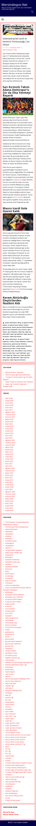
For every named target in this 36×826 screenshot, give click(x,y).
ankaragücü (9, 543)
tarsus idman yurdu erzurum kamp (17, 735)
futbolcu (30, 341)
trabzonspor (9, 756)
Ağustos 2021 (10, 468)
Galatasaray (17, 180)
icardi (18, 348)
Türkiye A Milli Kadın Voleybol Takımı (18, 763)
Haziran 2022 (10, 445)
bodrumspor (9, 574)
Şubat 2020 (9, 506)
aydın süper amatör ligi (13, 553)
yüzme (7, 798)
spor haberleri (12, 332)
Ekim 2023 (9, 408)
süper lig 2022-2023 (12, 723)
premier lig (9, 697)
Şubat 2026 (9, 401)
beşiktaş (8, 564)
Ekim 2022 (9, 436)
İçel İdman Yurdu (11, 653)
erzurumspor (10, 609)
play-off (8, 695)
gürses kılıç (9, 646)
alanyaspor (9, 534)
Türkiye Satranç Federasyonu (15, 768)
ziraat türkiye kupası (12, 800)
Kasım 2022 (9, 433)
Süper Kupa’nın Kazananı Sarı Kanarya (19, 382)
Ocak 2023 (9, 429)
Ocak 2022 (9, 457)
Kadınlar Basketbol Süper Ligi (16, 665)
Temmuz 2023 (10, 415)
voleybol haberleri (11, 791)
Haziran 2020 (10, 496)
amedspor (9, 538)
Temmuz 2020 (10, 494)
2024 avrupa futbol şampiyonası (16, 527)
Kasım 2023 (9, 405)
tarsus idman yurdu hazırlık (15, 739)
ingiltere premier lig (12, 658)
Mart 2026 (9, 398)
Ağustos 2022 (10, 440)
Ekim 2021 (9, 464)
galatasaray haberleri (23, 346)
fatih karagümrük (11, 618)
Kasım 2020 (9, 487)
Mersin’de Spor (8, 812)
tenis (7, 746)
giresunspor (9, 639)
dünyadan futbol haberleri (14, 595)
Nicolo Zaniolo (18, 197)
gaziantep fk (9, 634)
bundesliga (9, 576)
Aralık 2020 (9, 485)
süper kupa (9, 718)
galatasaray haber (9, 346)
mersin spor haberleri (13, 681)
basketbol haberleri (12, 560)
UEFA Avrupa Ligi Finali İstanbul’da (17, 375)
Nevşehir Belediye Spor (13, 690)
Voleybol (8, 789)
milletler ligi (9, 686)
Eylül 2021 (8, 466)
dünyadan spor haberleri (14, 597)
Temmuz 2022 (10, 443)
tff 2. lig (8, 751)
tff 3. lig (8, 753)
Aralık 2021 (9, 459)
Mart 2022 (9, 452)
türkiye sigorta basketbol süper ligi (18, 770)
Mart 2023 (9, 424)
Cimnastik (8, 583)
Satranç (8, 707)
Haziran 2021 (10, 471)
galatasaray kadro (9, 348)
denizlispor (9, 592)
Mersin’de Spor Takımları (14, 372)
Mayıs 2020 (9, 499)
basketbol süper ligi (12, 562)
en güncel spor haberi (15, 325)
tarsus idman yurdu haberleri (15, 737)
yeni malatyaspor (11, 793)
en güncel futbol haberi (13, 599)
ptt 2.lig (8, 700)
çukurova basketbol (12, 585)
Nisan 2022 (9, 450)
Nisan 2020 (9, 501)
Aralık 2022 (9, 431)
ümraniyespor (10, 784)
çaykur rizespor (11, 581)
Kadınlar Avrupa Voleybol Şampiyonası (19, 662)
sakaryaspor (9, 702)
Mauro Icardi (15, 289)
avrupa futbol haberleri (13, 550)
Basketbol (9, 557)
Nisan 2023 (9, 422)
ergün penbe (10, 604)
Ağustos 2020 (10, 492)
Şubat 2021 (9, 480)
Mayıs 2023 (9, 419)
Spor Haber (9, 711)
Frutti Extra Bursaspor (13, 627)
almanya (8, 536)
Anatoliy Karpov (11, 541)
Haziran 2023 (10, 417)
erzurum (8, 606)
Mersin (7, 676)
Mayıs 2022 (9, 447)
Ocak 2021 (9, 482)
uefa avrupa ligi (11, 779)
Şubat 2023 (9, 426)
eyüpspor (8, 616)
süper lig (21, 332)
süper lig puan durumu (18, 360)
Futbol (26, 325)
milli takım (9, 688)
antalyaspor (9, 545)
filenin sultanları (11, 625)
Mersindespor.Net (14, 5)
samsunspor (9, 704)
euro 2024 (9, 613)
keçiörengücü (10, 672)
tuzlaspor (8, 775)
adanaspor (9, 531)
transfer (8, 758)
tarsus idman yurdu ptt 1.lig (15, 744)
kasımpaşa (9, 667)
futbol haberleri (20, 341)
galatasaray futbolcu (19, 344)
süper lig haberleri (16, 334)
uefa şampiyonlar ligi (12, 782)
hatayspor (9, 648)
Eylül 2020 (8, 489)
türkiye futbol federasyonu (15, 765)
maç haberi (19, 351)
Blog (19, 323)
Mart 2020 (9, 503)
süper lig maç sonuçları (13, 728)
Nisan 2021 (9, 475)
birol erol (8, 569)
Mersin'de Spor (10, 683)
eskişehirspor (10, 611)
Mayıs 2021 (9, 473)
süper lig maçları (15, 336)
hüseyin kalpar (10, 651)
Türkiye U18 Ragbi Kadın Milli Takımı (18, 772)
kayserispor (9, 669)
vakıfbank (8, 786)
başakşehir (9, 555)
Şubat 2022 (9, 454)
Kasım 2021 (9, 461)
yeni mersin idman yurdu (14, 796)
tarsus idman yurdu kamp (14, 742)
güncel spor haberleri (10, 329)
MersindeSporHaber (10, 50)
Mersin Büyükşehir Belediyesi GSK (17, 679)
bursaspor (9, 578)
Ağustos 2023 (10, 412)
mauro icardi (7, 353)
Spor (13, 353)
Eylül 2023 (8, 410)
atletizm (8, 548)
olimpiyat (8, 693)
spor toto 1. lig (10, 716)
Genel (14, 327)
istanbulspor (9, 660)
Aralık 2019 (9, 510)
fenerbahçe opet (11, 623)
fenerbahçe (9, 620)
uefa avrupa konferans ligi (14, 777)
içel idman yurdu (11, 655)
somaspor (9, 709)
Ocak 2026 (9, 403)
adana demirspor (11, 323)
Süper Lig (16, 355)
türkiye (7, 760)
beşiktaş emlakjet (11, 567)
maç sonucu (22, 329)
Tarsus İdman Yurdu (12, 732)
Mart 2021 (9, 478)
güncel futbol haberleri (25, 327)
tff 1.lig (7, 749)
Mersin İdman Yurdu (11, 814)
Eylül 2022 (8, 438)
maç (12, 351)
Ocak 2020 (9, 508)
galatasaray (7, 327)
